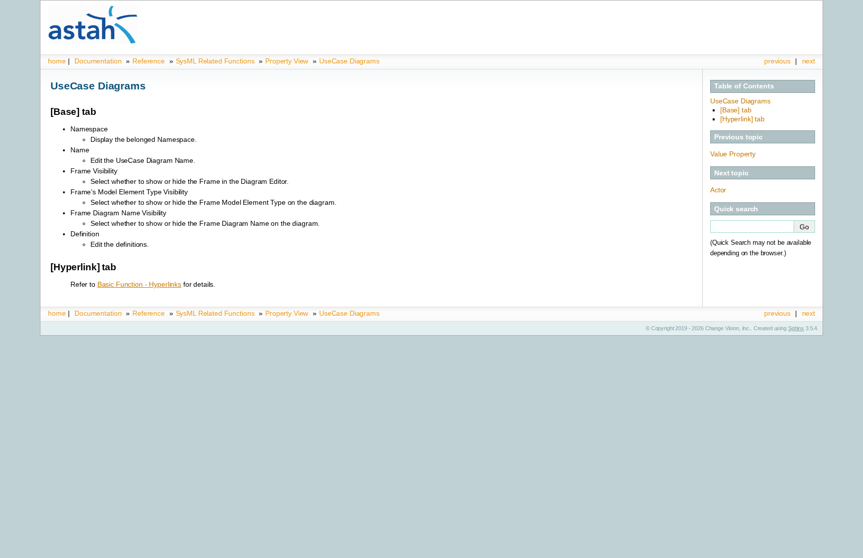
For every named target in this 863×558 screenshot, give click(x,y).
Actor (718, 190)
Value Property (733, 154)
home (56, 61)
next (808, 61)
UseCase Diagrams (349, 61)
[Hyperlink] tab (742, 119)
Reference (148, 61)
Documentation (97, 61)
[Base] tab (736, 110)
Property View (286, 61)
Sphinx (796, 328)
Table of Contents (744, 86)
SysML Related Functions (216, 61)
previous (777, 61)
